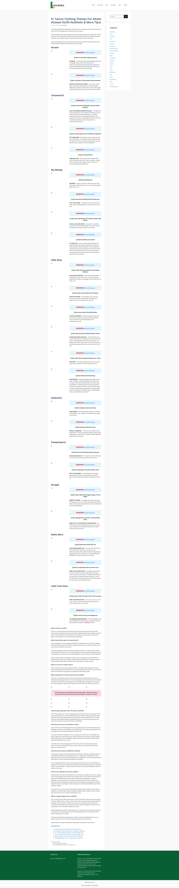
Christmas (112, 41)
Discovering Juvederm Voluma (60, 843)
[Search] (126, 16)
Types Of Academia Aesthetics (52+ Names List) (64, 844)
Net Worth (113, 5)
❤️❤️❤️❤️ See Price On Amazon (85, 52)
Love (111, 70)
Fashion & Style (56, 841)
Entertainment (114, 48)
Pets (111, 74)
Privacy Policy (95, 885)
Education (112, 46)
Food (111, 55)
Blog (107, 5)
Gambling (112, 58)
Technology (113, 79)
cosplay (112, 44)
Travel (111, 84)
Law (111, 67)
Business (112, 36)
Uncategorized (114, 86)
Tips (120, 5)
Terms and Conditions (86, 885)
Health (111, 63)
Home (93, 5)
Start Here (100, 5)
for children (97, 599)
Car (111, 39)
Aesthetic (112, 32)
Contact (125, 5)
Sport (111, 77)
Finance (112, 53)
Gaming (112, 60)
